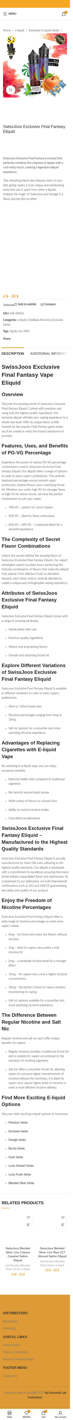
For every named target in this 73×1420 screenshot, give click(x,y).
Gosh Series (16, 1157)
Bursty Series (17, 1148)
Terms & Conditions (15, 1352)
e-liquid (19, 30)
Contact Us (10, 1376)
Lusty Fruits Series (20, 1174)
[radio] (25, 218)
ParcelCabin (10, 1321)
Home (7, 30)
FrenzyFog (9, 1328)
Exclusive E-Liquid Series (44, 30)
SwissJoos (9, 305)
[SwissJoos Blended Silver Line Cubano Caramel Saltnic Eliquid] (18, 1228)
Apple (13, 331)
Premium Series (18, 1122)
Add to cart (36, 286)
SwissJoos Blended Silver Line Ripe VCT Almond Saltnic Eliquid (52, 1252)
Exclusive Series (18, 1131)
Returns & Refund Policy (18, 1359)
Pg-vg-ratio (10, 271)
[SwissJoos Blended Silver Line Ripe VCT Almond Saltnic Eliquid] (52, 1228)
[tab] (13, 353)
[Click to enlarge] (10, 90)
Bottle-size (9, 217)
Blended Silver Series (21, 1183)
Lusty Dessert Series (21, 1165)
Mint (26, 331)
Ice (5, 258)
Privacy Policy (11, 1345)
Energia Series (17, 1140)
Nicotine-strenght (14, 228)
